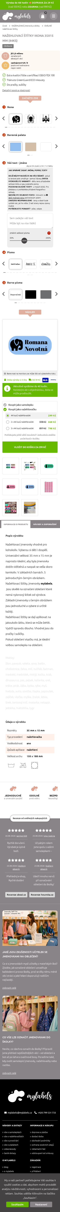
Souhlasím (17, 1204)
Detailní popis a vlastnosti (16, 90)
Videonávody (10, 1149)
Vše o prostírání (11, 1140)
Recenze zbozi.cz (16, 894)
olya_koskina (49, 836)
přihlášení (36, 1171)
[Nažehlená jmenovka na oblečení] (29, 507)
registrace (36, 1167)
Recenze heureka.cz (42, 894)
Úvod (4, 26)
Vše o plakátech (11, 1145)
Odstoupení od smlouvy (42, 1153)
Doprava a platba (40, 1132)
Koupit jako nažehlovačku (22, 409)
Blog (6, 1167)
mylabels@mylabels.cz (20, 1112)
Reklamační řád (38, 1149)
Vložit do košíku (30, 447)
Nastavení (41, 1204)
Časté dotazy (10, 1153)
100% (24, 241)
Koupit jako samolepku (20, 404)
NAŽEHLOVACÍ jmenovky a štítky (26, 26)
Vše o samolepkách (12, 1132)
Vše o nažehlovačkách (14, 1136)
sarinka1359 (22, 836)
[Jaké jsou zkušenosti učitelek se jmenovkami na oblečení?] (30, 928)
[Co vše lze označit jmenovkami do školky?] (30, 1013)
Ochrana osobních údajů (43, 1145)
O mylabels (9, 1171)
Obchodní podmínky (41, 1140)
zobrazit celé (9, 987)
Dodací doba (38, 1136)
